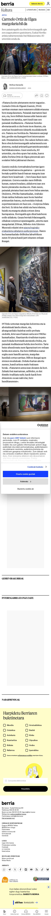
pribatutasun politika (25, 755)
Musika (42, 10)
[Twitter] (15, 869)
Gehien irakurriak (13, 578)
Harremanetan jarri (8, 818)
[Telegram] (9, 869)
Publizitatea (6, 829)
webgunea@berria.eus (18, 814)
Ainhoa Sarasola (16, 85)
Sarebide (5, 835)
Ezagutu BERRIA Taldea (10, 825)
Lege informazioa (8, 843)
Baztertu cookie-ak (25, 489)
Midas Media (6, 860)
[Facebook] (20, 869)
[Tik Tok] (42, 869)
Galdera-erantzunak (8, 831)
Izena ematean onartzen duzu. (25, 755)
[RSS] (37, 869)
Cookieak (5, 847)
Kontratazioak (6, 833)
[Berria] (8, 804)
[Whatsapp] (4, 869)
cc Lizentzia (6, 849)
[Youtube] (31, 869)
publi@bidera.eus (17, 816)
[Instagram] (26, 869)
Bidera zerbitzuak (8, 858)
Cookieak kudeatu (35, 467)
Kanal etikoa (6, 851)
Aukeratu (24, 481)
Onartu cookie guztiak (25, 474)
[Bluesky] (48, 869)
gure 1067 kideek (18, 438)
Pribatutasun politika (9, 845)
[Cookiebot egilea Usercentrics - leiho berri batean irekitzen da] (37, 425)
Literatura (32, 10)
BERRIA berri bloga (8, 827)
